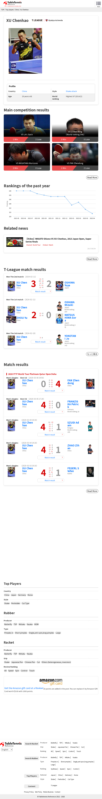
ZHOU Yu (21, 318)
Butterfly (8, 624)
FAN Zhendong (73, 381)
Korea (30, 595)
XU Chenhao (21, 284)
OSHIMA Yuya (70, 284)
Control (24, 670)
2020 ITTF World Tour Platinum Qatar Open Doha (32, 373)
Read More (92, 177)
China (24, 91)
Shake (6, 603)
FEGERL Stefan (73, 469)
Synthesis (54, 769)
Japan (13, 595)
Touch (31, 670)
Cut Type (25, 603)
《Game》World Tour (33, 245)
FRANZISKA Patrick (73, 404)
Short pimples (21, 633)
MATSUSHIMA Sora (70, 317)
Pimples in (8, 633)
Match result (40, 291)
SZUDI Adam (73, 424)
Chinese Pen (30, 662)
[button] (25, 51)
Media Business (48, 792)
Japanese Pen (17, 662)
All (5, 670)
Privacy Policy (29, 792)
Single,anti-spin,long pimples (41, 633)
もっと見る (92, 353)
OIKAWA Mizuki (70, 303)
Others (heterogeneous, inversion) (56, 662)
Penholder (15, 603)
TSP (15, 624)
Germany (22, 595)
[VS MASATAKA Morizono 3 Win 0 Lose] (27, 156)
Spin (17, 670)
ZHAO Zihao (73, 447)
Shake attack (71, 91)
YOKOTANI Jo (70, 337)
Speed (10, 670)
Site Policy (38, 792)
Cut (38, 662)
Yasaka (29, 624)
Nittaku (22, 624)
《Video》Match (47, 245)
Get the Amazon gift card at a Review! (23, 688)
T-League (54, 785)
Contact (57, 792)
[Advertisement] (25, 519)
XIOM (36, 624)
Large (58, 633)
